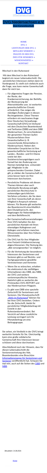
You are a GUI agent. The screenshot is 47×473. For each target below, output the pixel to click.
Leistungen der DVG (23, 48)
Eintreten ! (23, 31)
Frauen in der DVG (23, 54)
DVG (23, 45)
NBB (4, 366)
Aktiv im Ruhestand (18, 298)
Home (24, 42)
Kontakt (23, 63)
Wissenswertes (22, 60)
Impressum (8, 466)
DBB (37, 363)
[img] (23, 12)
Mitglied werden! (23, 51)
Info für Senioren (23, 57)
